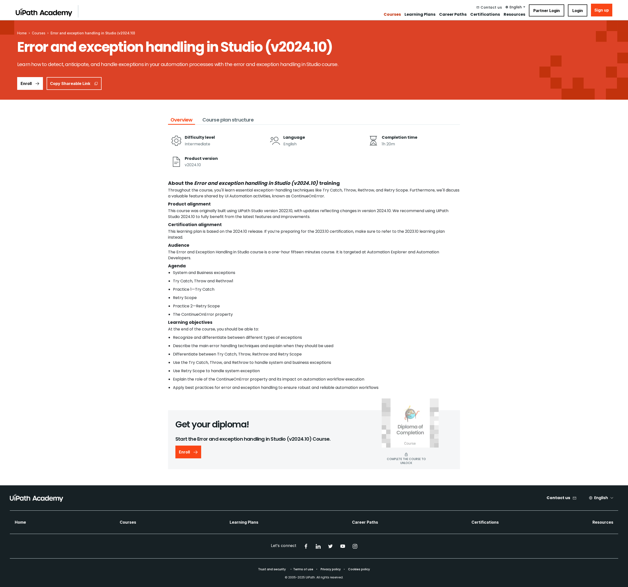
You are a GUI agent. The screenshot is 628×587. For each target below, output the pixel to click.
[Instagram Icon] (355, 546)
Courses (392, 14)
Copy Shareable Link (70, 83)
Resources (514, 14)
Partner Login (546, 10)
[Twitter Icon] (330, 546)
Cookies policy (359, 569)
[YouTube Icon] (342, 546)
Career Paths (453, 14)
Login (577, 10)
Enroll (26, 83)
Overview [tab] (181, 119)
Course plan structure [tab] (228, 119)
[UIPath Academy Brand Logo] (36, 498)
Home (20, 522)
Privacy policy (331, 569)
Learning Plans (420, 14)
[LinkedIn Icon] (318, 546)
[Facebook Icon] (305, 546)
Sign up (601, 10)
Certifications (485, 14)
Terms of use (303, 569)
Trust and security (272, 569)
